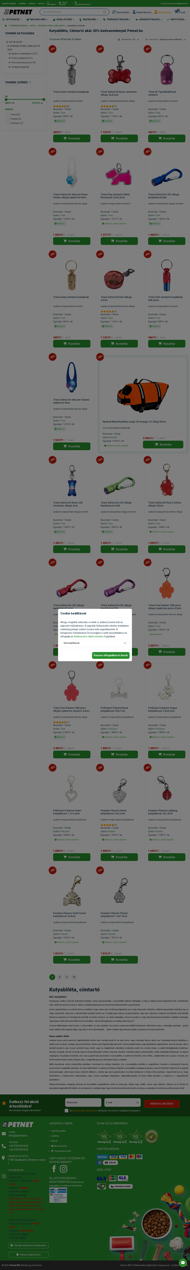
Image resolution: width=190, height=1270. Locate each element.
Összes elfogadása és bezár (111, 655)
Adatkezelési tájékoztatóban (88, 636)
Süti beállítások (72, 643)
